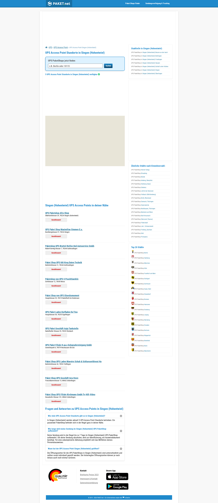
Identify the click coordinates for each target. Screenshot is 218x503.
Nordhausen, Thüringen (143, 208)
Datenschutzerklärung (89, 483)
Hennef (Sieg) (140, 170)
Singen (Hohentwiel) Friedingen (146, 59)
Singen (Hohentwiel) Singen (145, 70)
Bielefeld (142, 341)
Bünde (138, 177)
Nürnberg (142, 320)
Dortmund (142, 284)
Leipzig (141, 315)
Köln (140, 268)
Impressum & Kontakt (89, 479)
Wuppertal (142, 335)
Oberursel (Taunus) (142, 219)
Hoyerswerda (140, 205)
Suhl (137, 233)
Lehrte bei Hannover (142, 191)
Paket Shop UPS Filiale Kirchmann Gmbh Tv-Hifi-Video (70, 394)
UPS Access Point (61, 47)
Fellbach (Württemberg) (143, 194)
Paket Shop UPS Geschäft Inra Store (61, 378)
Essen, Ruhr (142, 289)
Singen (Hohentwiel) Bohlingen (146, 56)
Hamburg (142, 258)
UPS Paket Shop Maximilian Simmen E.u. (64, 229)
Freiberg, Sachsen (141, 230)
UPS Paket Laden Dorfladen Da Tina (61, 312)
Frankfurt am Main (145, 273)
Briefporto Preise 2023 (89, 475)
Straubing (139, 173)
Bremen (141, 299)
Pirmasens (139, 237)
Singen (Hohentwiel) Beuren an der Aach (149, 52)
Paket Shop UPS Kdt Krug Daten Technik (63, 262)
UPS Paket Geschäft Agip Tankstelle (61, 328)
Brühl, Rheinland (141, 198)
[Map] (85, 141)
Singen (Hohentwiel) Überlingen (146, 73)
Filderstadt (139, 223)
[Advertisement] (85, 95)
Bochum (141, 330)
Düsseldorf (142, 294)
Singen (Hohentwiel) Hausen (145, 63)
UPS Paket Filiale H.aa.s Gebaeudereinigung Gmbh (68, 345)
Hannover (142, 304)
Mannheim (142, 351)
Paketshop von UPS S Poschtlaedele (61, 279)
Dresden (141, 325)
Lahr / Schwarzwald (142, 226)
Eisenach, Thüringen (142, 201)
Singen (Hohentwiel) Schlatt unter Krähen (149, 66)
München (142, 263)
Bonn (140, 346)
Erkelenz (138, 187)
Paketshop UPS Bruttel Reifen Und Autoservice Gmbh (69, 246)
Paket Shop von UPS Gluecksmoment (62, 295)
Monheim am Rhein (142, 212)
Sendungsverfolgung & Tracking (157, 3)
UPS (50, 47)
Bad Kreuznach (140, 216)
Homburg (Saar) (141, 184)
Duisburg (142, 310)
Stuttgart (142, 279)
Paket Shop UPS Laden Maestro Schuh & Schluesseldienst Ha (73, 361)
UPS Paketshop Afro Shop (57, 213)
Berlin (141, 253)
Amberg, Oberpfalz (141, 180)
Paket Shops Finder (132, 3)
